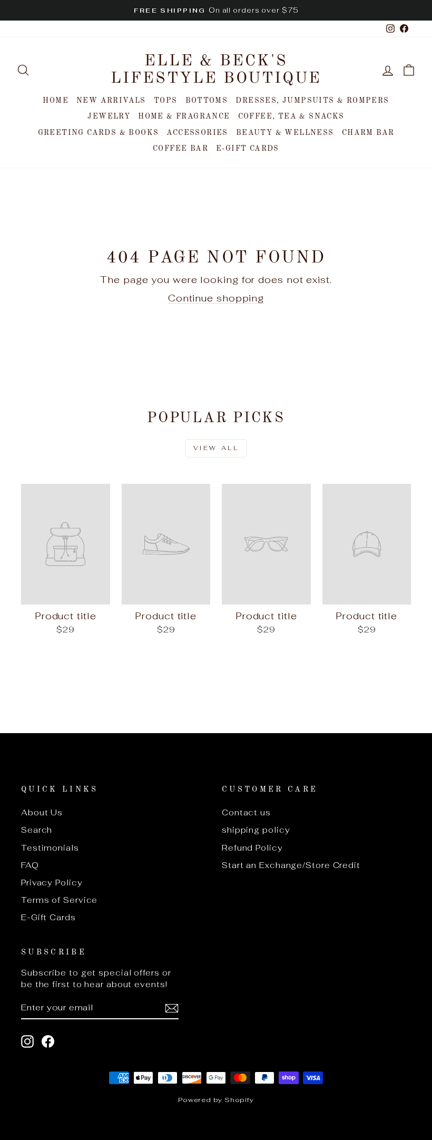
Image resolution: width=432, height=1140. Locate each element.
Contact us (246, 812)
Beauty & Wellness (285, 133)
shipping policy (256, 830)
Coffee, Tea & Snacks (291, 116)
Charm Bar (368, 133)
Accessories (197, 133)
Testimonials (50, 848)
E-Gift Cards (247, 148)
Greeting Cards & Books (98, 133)
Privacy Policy (52, 883)
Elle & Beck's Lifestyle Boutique (216, 69)
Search (36, 830)
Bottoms (206, 100)
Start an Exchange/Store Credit (291, 865)
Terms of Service (59, 900)
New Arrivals (111, 100)
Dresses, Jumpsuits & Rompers (312, 100)
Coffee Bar (180, 148)
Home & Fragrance (184, 116)
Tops (166, 100)
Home (55, 100)
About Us (42, 812)
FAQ (30, 865)
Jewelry (108, 116)
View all (216, 448)
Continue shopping (216, 298)
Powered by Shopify (216, 1099)
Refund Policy (252, 848)
